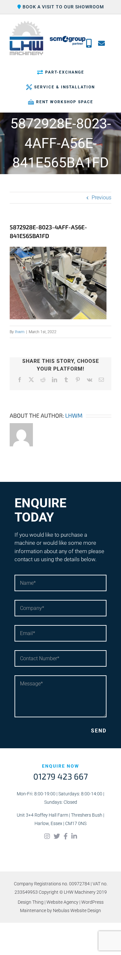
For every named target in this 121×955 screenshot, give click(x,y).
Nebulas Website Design (77, 910)
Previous (101, 197)
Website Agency (62, 902)
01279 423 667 (60, 776)
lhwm (20, 332)
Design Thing (31, 902)
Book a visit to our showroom (62, 6)
